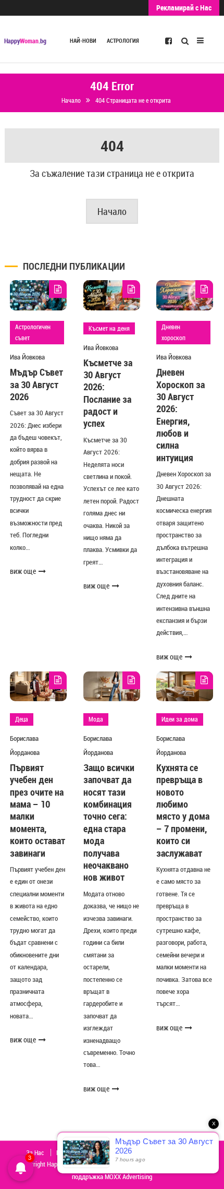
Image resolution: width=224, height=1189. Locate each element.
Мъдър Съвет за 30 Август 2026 (36, 384)
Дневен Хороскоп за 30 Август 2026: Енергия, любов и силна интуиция (180, 415)
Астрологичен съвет (33, 332)
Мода (96, 719)
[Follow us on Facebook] (168, 40)
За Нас (35, 1152)
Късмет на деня (109, 328)
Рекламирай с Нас (183, 8)
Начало (112, 211)
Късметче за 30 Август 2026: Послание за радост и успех (107, 393)
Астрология (123, 40)
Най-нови (83, 40)
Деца (21, 719)
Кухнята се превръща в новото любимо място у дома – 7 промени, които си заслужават (182, 810)
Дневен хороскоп (173, 332)
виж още (23, 571)
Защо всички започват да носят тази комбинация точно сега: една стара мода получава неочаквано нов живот (108, 822)
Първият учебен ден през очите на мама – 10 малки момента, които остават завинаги (37, 810)
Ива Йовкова (27, 357)
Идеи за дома (179, 719)
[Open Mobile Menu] (200, 39)
